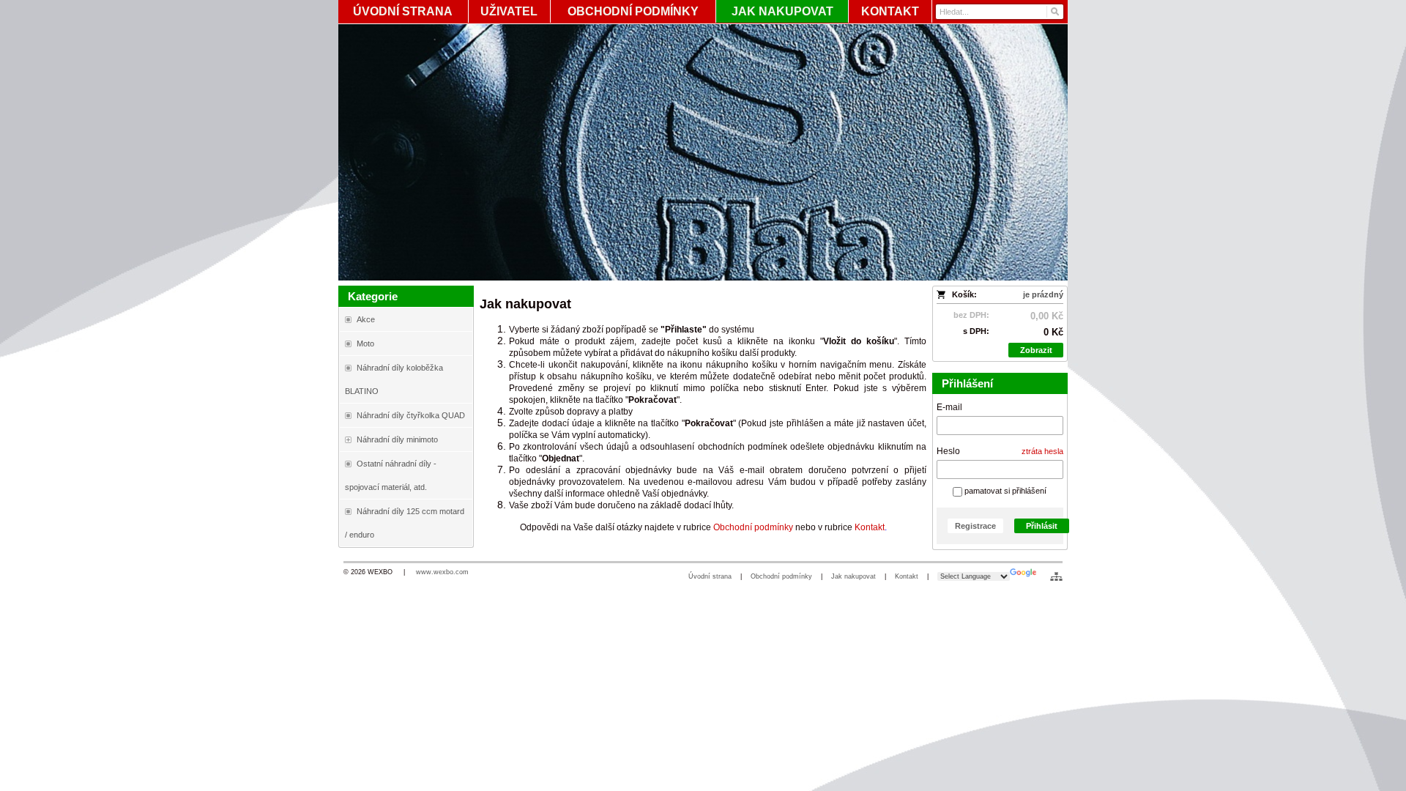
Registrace (975, 525)
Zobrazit (1036, 350)
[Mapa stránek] (1056, 576)
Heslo (948, 451)
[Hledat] (1054, 11)
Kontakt (906, 576)
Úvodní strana (710, 576)
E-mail (949, 407)
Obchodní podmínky (781, 576)
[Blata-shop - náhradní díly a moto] (703, 152)
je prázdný (1043, 294)
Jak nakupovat (853, 576)
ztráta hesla (1042, 451)
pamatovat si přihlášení (1004, 490)
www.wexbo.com (442, 572)
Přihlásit (1041, 525)
